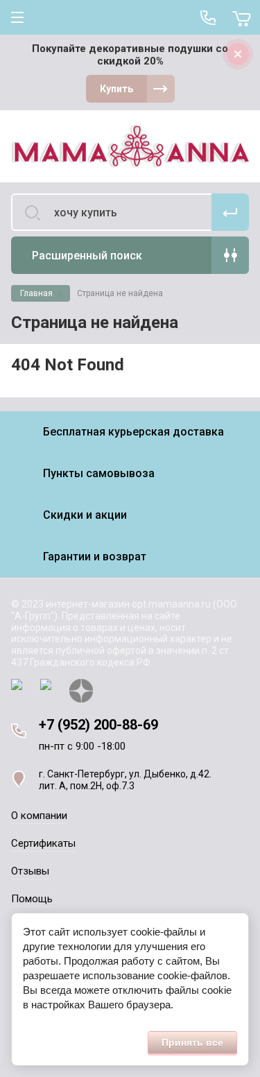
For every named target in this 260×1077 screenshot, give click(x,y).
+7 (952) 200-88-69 (98, 724)
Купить (116, 88)
